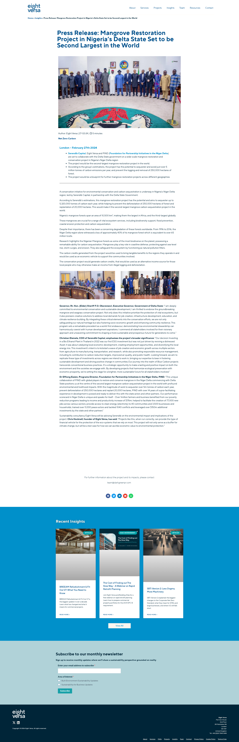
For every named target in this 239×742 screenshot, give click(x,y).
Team (182, 7)
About (132, 7)
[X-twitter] (14, 722)
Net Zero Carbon (67, 138)
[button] (108, 496)
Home (30, 18)
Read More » (65, 615)
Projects (158, 7)
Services (144, 7)
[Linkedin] (18, 722)
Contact (209, 7)
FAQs (160, 739)
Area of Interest (65, 677)
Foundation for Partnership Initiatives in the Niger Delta (139, 153)
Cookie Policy (210, 739)
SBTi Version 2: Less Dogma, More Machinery (161, 590)
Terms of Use (222, 739)
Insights (170, 7)
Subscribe (65, 691)
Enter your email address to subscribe (76, 666)
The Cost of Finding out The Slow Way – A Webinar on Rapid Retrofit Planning (119, 586)
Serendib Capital (77, 153)
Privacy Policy (199, 739)
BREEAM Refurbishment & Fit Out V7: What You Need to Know (75, 590)
